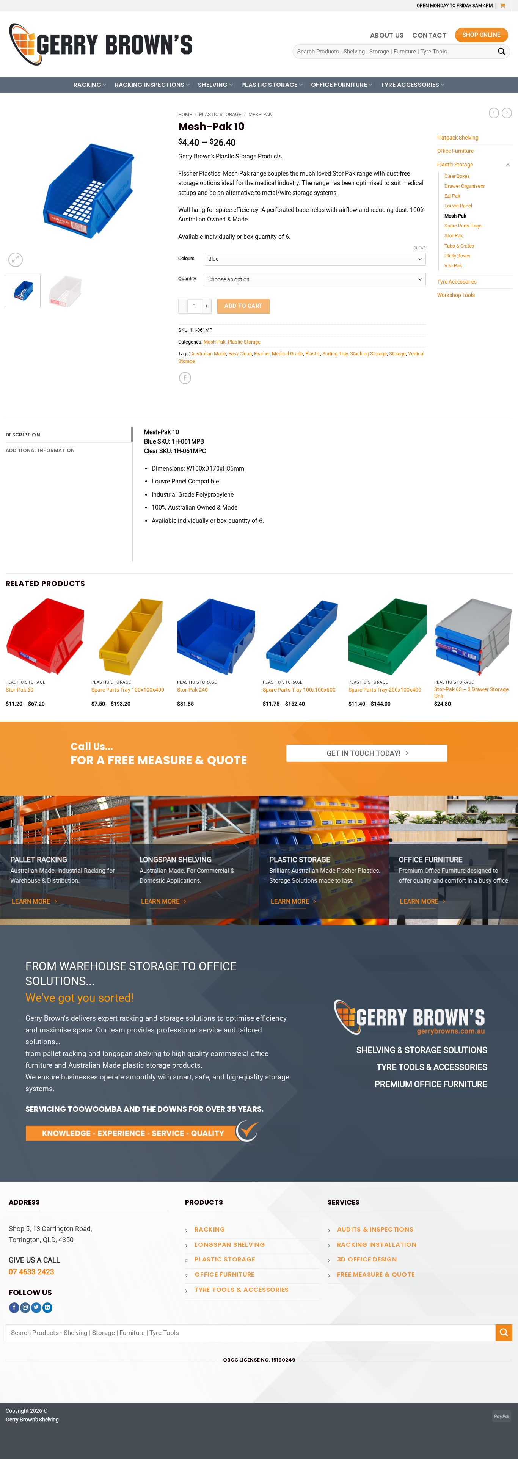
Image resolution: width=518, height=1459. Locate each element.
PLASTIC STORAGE (269, 85)
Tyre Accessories (457, 282)
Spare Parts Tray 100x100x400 (127, 690)
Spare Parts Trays (463, 226)
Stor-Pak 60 (19, 690)
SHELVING (213, 85)
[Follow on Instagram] (25, 1307)
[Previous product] (507, 113)
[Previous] (18, 188)
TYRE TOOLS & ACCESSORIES (242, 1289)
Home (185, 114)
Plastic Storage (220, 114)
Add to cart (243, 306)
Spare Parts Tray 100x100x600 (299, 690)
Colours (186, 258)
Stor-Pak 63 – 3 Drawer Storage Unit (471, 692)
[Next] (154, 188)
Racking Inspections (150, 85)
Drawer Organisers (464, 186)
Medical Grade (287, 353)
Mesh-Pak (260, 114)
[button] (502, 5)
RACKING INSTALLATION (377, 1244)
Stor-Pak (453, 235)
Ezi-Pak (452, 196)
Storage (397, 353)
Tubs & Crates (459, 246)
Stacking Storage (368, 353)
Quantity (187, 278)
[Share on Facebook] (185, 378)
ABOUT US (387, 35)
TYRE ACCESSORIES (410, 85)
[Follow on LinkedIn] (47, 1307)
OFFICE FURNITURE (339, 85)
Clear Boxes (457, 176)
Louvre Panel (458, 206)
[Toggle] (507, 164)
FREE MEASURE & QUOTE (376, 1274)
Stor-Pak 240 (192, 690)
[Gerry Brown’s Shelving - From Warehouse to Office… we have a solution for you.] (100, 44)
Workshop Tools (456, 295)
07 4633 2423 (31, 1272)
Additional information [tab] (40, 450)
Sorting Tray (335, 353)
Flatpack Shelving (458, 138)
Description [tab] (23, 434)
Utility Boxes (457, 256)
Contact (429, 35)
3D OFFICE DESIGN (367, 1259)
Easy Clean (240, 353)
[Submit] (501, 51)
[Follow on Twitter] (36, 1307)
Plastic (312, 353)
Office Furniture (455, 151)
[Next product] (494, 113)
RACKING (87, 85)
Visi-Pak (453, 265)
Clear (419, 248)
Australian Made (208, 353)
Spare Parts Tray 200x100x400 (384, 690)
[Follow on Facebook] (14, 1307)
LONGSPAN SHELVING (230, 1244)
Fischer (262, 353)
